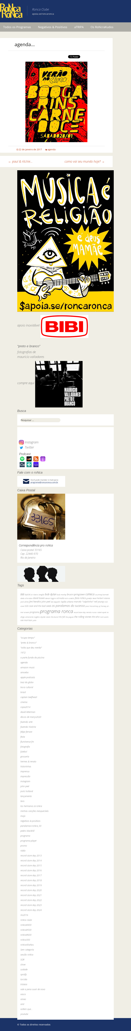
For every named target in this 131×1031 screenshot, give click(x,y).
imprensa (24, 771)
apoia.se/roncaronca (43, 13)
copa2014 (25, 707)
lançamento (26, 796)
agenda (52, 149)
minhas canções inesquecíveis (34, 811)
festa (22, 736)
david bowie (39, 598)
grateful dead (91, 598)
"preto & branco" (28, 642)
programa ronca (56, 611)
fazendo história (28, 726)
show (23, 964)
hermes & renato (28, 761)
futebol (23, 751)
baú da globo (27, 682)
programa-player (28, 840)
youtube (24, 1014)
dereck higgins (50, 598)
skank (48, 617)
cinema (23, 702)
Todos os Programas (17, 27)
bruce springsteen (76, 594)
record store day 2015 (31, 865)
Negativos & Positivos (52, 27)
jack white (24, 602)
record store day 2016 (31, 870)
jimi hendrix (35, 601)
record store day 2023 (31, 905)
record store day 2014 (31, 860)
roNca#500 (25, 929)
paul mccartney (91, 606)
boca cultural (26, 687)
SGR (22, 959)
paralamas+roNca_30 (30, 825)
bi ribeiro (34, 594)
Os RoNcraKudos (102, 27)
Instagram (31, 442)
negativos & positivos (30, 820)
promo (23, 845)
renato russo (91, 612)
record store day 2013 (31, 855)
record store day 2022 (31, 900)
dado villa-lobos (26, 598)
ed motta (60, 598)
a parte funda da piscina (32, 657)
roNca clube (26, 919)
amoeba (24, 672)
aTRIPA (79, 27)
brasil (23, 692)
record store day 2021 (31, 895)
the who (96, 616)
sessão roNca (26, 954)
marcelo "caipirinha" (83, 601)
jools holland (26, 791)
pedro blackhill (27, 830)
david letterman (27, 711)
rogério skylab (40, 617)
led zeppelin (55, 602)
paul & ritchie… (20, 161)
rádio (23, 850)
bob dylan (50, 594)
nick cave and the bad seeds (38, 605)
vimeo (23, 999)
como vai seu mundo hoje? (85, 161)
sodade (23, 969)
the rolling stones (82, 616)
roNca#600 (25, 934)
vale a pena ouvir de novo (32, 989)
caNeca (89, 594)
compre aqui (25, 383)
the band (54, 617)
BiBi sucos (25, 594)
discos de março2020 (30, 716)
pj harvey (102, 606)
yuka (34, 620)
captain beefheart (28, 697)
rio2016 (24, 914)
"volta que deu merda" (31, 647)
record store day (80, 612)
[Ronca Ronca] (11, 11)
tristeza (23, 984)
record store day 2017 (31, 875)
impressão (25, 776)
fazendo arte (26, 721)
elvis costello (69, 598)
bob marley (61, 594)
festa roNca (80, 598)
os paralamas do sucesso (68, 606)
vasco (23, 994)
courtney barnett (102, 594)
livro (22, 801)
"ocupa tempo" (27, 637)
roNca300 (25, 939)
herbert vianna (103, 598)
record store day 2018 (31, 880)
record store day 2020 (31, 890)
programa (34, 612)
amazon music (27, 667)
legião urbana (67, 601)
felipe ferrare (26, 731)
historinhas (25, 766)
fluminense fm (27, 741)
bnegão (41, 594)
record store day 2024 (31, 910)
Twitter (29, 447)
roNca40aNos (27, 944)
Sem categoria (27, 949)
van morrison (26, 620)
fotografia (25, 746)
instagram (25, 781)
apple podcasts (27, 677)
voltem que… (26, 1009)
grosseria (24, 756)
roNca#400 (25, 924)
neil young (99, 601)
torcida (23, 979)
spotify (23, 974)
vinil (22, 1004)
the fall (62, 616)
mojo (22, 815)
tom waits (104, 617)
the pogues (70, 617)
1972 (23, 652)
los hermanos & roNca (31, 806)
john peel (46, 601)
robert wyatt (101, 612)
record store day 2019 (31, 885)
